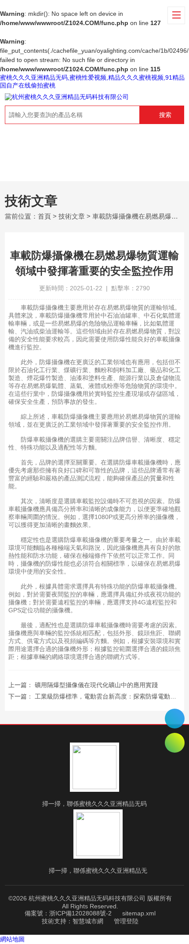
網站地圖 (12, 939)
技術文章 (71, 216)
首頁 (44, 216)
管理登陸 (126, 921)
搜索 (165, 114)
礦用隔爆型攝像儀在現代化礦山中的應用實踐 (96, 684)
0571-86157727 (175, 718)
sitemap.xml (139, 913)
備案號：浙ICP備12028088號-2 (68, 913)
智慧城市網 (88, 921)
